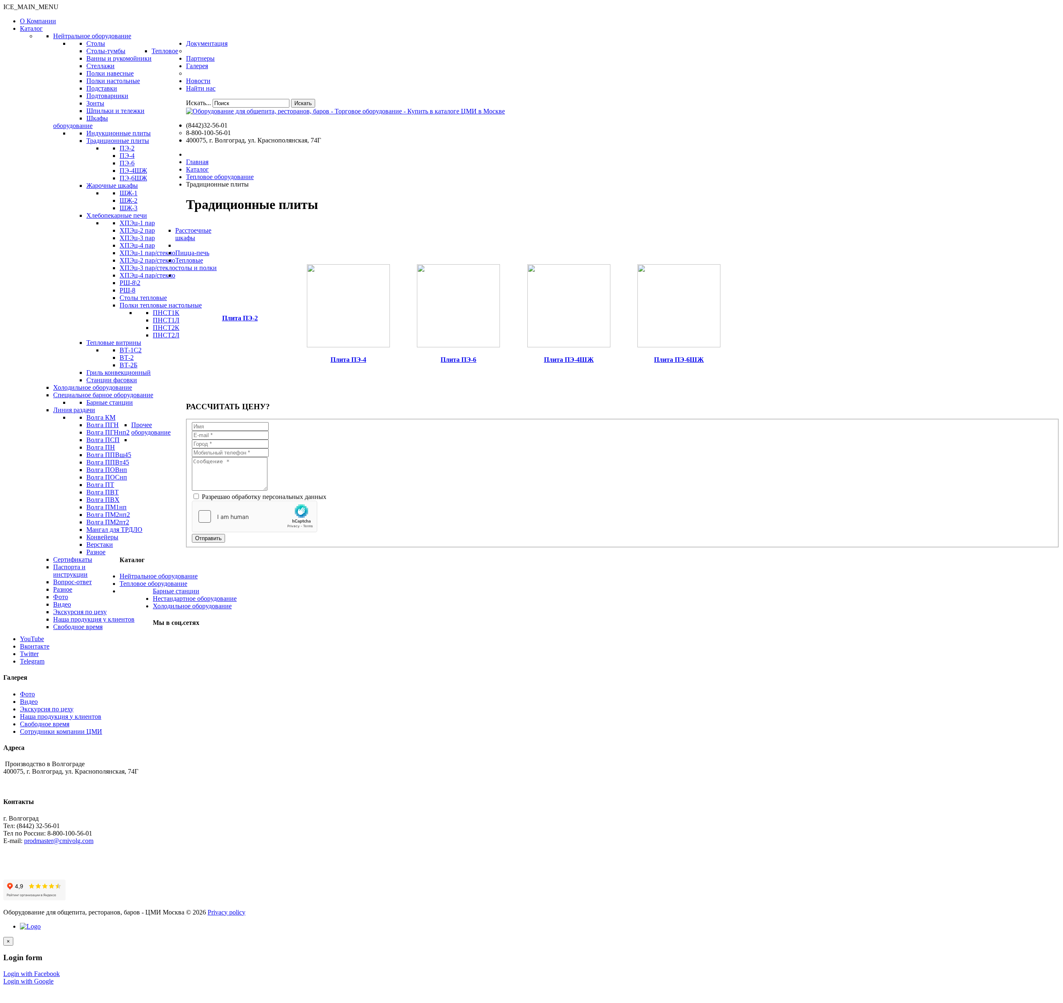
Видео (29, 701)
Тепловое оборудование (153, 583)
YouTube (32, 638)
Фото (27, 694)
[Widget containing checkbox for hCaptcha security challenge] (254, 516)
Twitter (29, 653)
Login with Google (28, 981)
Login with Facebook (31, 973)
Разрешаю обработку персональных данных (263, 496)
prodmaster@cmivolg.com (58, 840)
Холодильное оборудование (192, 606)
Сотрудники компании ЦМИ (61, 731)
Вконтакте (34, 646)
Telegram (32, 661)
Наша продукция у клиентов (60, 716)
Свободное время (44, 724)
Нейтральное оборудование (159, 576)
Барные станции (176, 591)
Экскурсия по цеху (46, 709)
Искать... (198, 102)
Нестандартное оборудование (195, 598)
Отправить (208, 538)
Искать (303, 103)
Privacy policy (226, 912)
